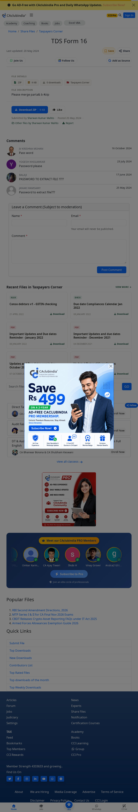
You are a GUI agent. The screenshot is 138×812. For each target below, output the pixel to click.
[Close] (111, 366)
